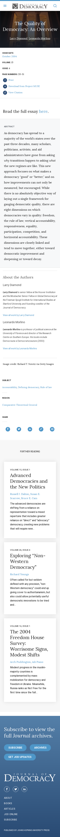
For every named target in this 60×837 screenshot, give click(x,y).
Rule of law (46, 387)
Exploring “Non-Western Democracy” (27, 561)
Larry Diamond (19, 38)
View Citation (15, 92)
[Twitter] (15, 789)
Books (8, 803)
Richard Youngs (19, 574)
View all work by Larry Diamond (18, 315)
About (8, 798)
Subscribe (15, 747)
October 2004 (9, 56)
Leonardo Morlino (39, 38)
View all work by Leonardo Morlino (20, 348)
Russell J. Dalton (19, 494)
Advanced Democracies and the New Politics (29, 481)
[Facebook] (7, 789)
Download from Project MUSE (24, 86)
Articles (9, 809)
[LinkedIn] (24, 789)
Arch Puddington (20, 662)
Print (11, 80)
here (43, 111)
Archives (40, 747)
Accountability (9, 387)
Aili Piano (37, 662)
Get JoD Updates (20, 756)
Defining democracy (28, 387)
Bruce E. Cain (29, 498)
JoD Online (11, 814)
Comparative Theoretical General (19, 404)
